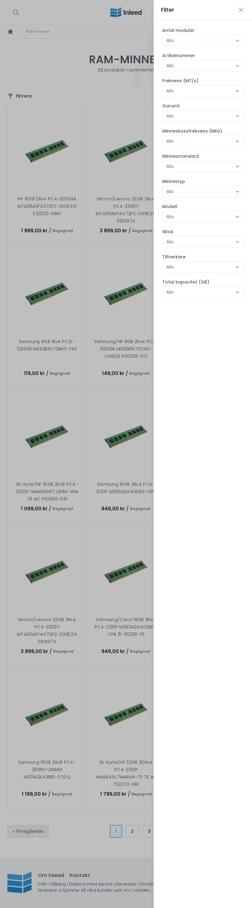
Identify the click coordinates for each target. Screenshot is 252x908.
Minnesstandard (180, 156)
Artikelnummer (178, 55)
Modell (169, 206)
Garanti (170, 106)
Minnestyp (173, 181)
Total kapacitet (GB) (185, 282)
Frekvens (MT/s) (180, 81)
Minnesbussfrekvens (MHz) (192, 131)
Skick (167, 232)
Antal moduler (178, 30)
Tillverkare (174, 257)
